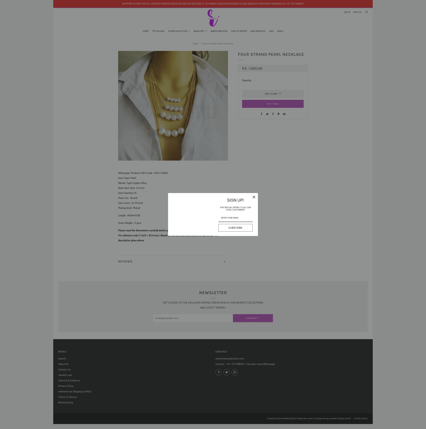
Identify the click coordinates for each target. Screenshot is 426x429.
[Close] (254, 197)
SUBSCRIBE (235, 228)
